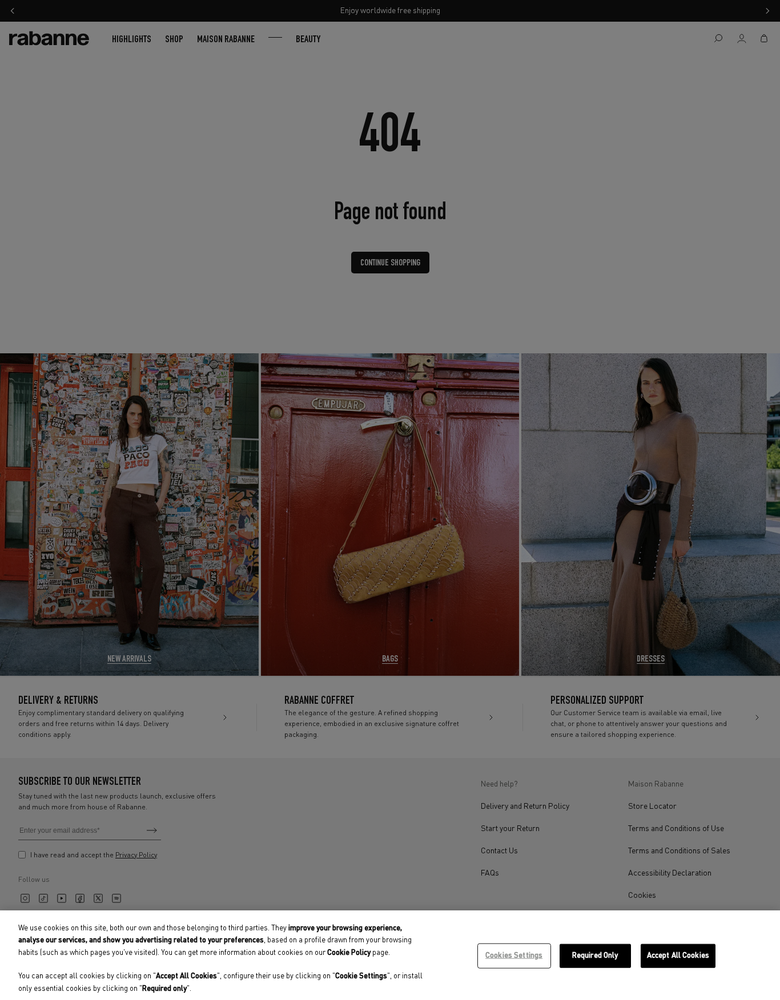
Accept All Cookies (678, 955)
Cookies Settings (513, 955)
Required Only (595, 955)
